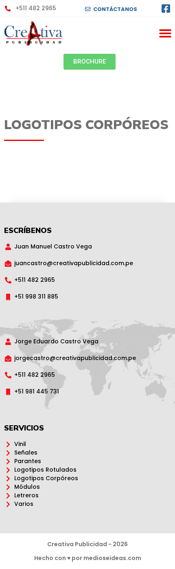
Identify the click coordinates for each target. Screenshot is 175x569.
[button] (165, 33)
